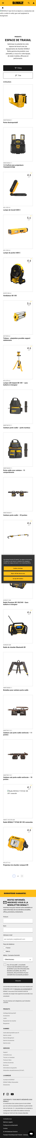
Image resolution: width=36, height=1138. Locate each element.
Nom (4, 926)
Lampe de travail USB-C (11, 210)
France (8, 948)
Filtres (19, 68)
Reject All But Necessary (18, 573)
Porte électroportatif (10, 122)
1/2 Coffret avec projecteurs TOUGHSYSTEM (13, 166)
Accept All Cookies (18, 578)
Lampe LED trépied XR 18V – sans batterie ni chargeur (15, 384)
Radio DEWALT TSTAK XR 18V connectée (18, 822)
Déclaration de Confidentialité (22, 989)
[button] (3, 1094)
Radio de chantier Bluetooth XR (14, 647)
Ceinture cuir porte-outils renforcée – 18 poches (17, 778)
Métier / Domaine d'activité (11, 955)
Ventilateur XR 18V (10, 296)
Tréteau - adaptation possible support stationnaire (16, 339)
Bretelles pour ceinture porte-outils (15, 690)
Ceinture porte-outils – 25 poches (15, 515)
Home (3, 8)
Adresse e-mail (7, 935)
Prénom (5, 917)
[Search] (28, 3)
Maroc (8, 951)
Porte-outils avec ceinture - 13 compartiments (14, 471)
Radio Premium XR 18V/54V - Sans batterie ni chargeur (15, 603)
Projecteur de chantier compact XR (15, 865)
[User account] (33, 3)
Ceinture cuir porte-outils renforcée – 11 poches (17, 734)
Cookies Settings (18, 568)
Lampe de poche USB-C (11, 253)
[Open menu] (3, 3)
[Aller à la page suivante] (22, 876)
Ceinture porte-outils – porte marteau (16, 428)
